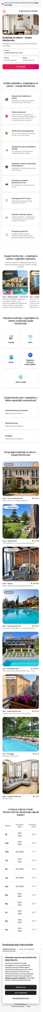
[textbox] (11, 60)
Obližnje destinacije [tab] (9, 949)
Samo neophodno (21, 993)
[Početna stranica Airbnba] (4, 11)
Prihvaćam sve (21, 987)
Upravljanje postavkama (20, 998)
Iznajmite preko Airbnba (28, 11)
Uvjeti (28, 1006)
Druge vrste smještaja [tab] (26, 949)
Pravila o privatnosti (17, 1006)
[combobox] (20, 53)
